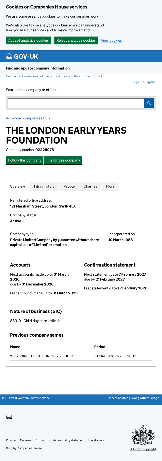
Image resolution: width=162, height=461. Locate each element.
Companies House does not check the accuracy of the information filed (54, 76)
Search (149, 103)
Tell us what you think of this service (26, 398)
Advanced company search (28, 118)
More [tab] (110, 186)
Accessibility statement (69, 440)
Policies (11, 440)
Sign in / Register (144, 82)
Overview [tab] (17, 186)
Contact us (42, 440)
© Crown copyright (143, 449)
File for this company (63, 160)
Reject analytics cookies (76, 40)
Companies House (29, 448)
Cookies (25, 440)
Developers (96, 440)
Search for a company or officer (31, 89)
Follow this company (24, 160)
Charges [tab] (90, 186)
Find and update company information (38, 68)
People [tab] (69, 186)
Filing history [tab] (44, 186)
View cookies (111, 40)
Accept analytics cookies (28, 40)
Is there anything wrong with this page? (133, 398)
